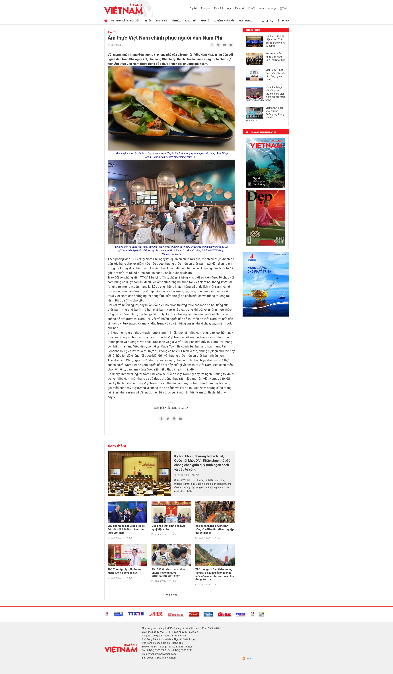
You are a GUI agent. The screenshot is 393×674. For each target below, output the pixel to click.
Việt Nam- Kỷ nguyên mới (125, 20)
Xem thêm (117, 446)
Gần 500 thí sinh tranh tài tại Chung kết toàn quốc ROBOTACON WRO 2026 (168, 573)
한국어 (283, 8)
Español (218, 8)
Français (205, 8)
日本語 (252, 8)
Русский (240, 8)
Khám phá (190, 20)
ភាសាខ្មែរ (271, 8)
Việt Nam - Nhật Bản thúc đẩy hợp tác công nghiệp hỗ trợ (275, 75)
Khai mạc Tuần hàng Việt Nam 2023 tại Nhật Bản (275, 56)
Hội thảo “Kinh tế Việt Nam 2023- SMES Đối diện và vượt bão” (275, 41)
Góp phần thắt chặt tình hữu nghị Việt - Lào (168, 527)
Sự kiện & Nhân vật (224, 20)
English (193, 8)
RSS (249, 658)
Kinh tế (205, 20)
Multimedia (245, 20)
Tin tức (147, 20)
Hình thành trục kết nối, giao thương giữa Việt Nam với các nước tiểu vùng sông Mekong (265, 93)
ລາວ (261, 8)
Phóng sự (161, 20)
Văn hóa (176, 20)
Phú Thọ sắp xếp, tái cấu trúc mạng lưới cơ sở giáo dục (125, 571)
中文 (229, 8)
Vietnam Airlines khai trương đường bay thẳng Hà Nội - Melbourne (265, 114)
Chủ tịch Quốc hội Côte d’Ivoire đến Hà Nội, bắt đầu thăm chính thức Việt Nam (126, 529)
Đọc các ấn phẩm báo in (263, 132)
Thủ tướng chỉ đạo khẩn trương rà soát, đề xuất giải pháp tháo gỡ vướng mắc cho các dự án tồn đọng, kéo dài (214, 574)
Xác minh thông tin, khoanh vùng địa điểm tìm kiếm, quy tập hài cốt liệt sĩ (214, 529)
